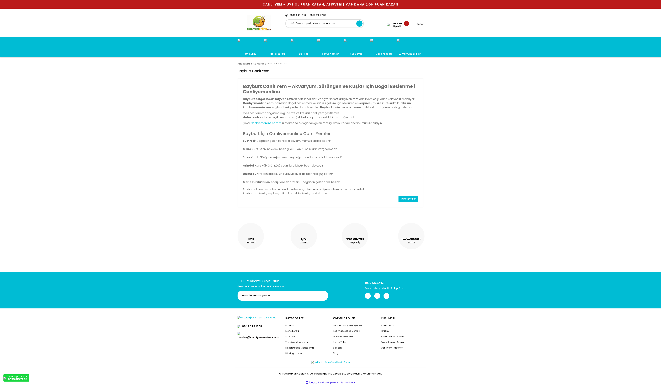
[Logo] (259, 23)
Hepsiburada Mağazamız (299, 347)
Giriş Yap (398, 23)
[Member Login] (388, 24)
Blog (335, 353)
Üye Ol (397, 26)
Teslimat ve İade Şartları (346, 331)
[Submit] (322, 295)
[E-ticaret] (330, 382)
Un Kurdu (290, 325)
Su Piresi (290, 336)
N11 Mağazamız (293, 353)
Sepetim (338, 347)
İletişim (385, 331)
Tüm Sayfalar (408, 198)
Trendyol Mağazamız (297, 342)
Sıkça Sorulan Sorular (393, 342)
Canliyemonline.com (264, 123)
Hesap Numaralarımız (393, 336)
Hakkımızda (387, 325)
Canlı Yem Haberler (392, 347)
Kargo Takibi (340, 342)
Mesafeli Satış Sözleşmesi (347, 325)
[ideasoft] (312, 382)
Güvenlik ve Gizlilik (343, 336)
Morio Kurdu (292, 331)
